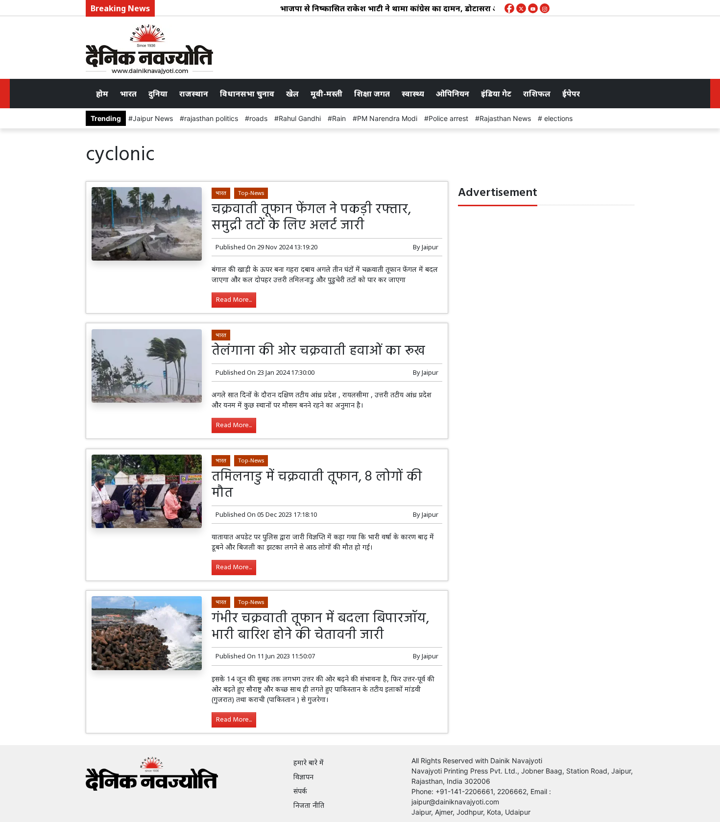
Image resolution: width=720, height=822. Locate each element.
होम (102, 93)
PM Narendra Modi (387, 118)
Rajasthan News (505, 118)
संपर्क (300, 791)
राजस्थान (193, 93)
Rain (339, 118)
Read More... (234, 300)
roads (258, 118)
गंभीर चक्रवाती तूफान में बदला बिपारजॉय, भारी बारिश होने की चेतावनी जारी (320, 626)
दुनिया (158, 93)
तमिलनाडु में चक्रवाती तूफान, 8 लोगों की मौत (317, 485)
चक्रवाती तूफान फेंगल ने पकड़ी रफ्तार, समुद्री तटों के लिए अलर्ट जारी (311, 217)
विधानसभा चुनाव (247, 93)
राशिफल (537, 93)
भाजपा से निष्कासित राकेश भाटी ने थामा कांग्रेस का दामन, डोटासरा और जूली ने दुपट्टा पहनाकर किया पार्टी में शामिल (449, 8)
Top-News (251, 192)
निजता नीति (308, 805)
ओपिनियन (452, 93)
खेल (292, 93)
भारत (128, 93)
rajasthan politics (211, 118)
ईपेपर (571, 93)
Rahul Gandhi (300, 118)
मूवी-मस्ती (326, 93)
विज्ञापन (303, 777)
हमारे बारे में (308, 762)
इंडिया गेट (496, 93)
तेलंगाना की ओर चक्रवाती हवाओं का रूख (320, 351)
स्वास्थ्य (413, 93)
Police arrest (448, 118)
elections (557, 118)
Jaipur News (153, 118)
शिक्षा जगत (372, 93)
